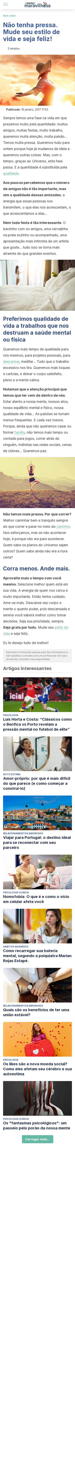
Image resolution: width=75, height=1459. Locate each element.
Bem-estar (9, 15)
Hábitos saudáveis (15, 946)
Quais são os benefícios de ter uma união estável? (36, 1012)
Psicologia (10, 715)
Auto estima (11, 774)
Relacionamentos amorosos (23, 833)
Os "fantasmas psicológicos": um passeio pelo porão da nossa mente (36, 1125)
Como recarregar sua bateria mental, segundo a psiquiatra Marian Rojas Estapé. (37, 955)
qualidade (11, 173)
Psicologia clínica (16, 892)
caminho (63, 526)
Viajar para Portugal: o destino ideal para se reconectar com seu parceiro (37, 842)
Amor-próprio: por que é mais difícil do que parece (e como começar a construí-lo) (36, 783)
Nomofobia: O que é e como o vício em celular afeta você (36, 899)
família (19, 432)
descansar (11, 361)
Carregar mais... (37, 1139)
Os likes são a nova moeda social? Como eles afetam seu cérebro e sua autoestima (37, 1069)
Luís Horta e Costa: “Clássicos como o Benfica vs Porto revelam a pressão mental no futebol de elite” (37, 724)
